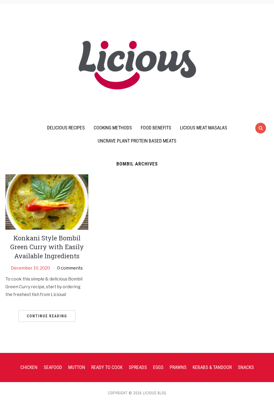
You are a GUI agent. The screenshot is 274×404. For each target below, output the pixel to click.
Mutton (76, 367)
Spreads (138, 367)
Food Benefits (156, 127)
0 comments (70, 268)
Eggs (158, 367)
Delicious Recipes (66, 127)
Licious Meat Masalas (203, 127)
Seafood (53, 367)
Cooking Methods (113, 127)
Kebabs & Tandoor (212, 367)
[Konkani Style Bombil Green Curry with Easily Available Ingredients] (46, 201)
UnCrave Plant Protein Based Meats (137, 141)
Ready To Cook (107, 367)
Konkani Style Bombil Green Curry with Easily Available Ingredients (47, 247)
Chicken (28, 367)
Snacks (246, 367)
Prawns (178, 367)
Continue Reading (47, 316)
